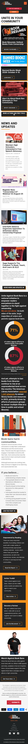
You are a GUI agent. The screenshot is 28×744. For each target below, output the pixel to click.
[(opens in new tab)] (14, 32)
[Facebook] (18, 733)
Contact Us (14, 727)
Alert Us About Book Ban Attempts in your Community (13, 100)
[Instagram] (10, 733)
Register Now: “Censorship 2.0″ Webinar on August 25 (13, 192)
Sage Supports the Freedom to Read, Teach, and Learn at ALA (14, 265)
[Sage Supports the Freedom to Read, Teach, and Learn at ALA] (14, 253)
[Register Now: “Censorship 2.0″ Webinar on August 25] (14, 180)
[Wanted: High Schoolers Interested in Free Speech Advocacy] (14, 138)
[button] (14, 8)
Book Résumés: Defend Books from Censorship (13, 43)
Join (14, 723)
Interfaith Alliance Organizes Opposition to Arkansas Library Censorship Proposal (14, 230)
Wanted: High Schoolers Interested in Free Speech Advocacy (14, 148)
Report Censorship (14, 730)
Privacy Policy (14, 729)
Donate (14, 725)
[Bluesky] (14, 733)
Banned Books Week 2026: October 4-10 (11, 71)
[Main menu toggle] (25, 3)
